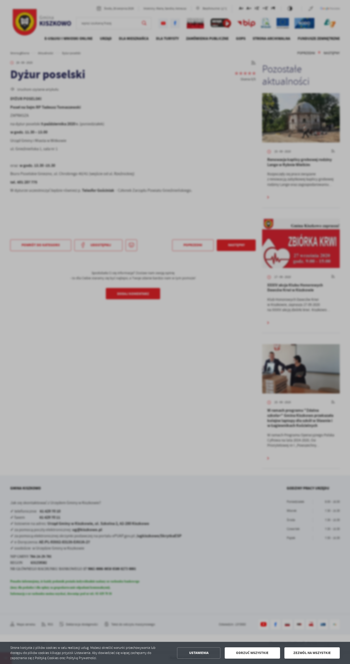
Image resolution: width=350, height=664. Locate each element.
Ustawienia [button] (199, 652)
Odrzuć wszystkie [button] (252, 652)
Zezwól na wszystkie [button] (312, 652)
